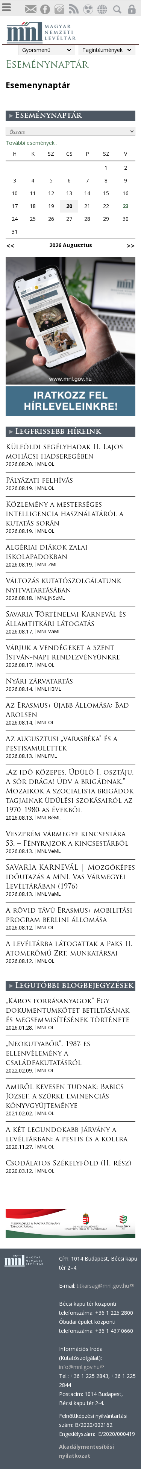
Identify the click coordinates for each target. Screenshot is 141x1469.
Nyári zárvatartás (39, 682)
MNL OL (45, 464)
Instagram (59, 9)
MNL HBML (49, 689)
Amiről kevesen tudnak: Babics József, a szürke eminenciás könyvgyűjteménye (65, 1097)
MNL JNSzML (51, 597)
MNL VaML (49, 631)
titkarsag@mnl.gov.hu (104, 1285)
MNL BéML (49, 817)
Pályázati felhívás (39, 481)
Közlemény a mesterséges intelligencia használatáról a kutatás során (64, 514)
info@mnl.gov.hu (81, 1366)
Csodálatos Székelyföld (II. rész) (68, 1164)
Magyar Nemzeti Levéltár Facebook (44, 9)
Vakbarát (87, 9)
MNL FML (47, 755)
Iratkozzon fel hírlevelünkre (30, 9)
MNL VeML (49, 851)
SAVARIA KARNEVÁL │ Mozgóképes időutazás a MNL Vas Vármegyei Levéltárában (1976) (70, 877)
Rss (73, 9)
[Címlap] (45, 31)
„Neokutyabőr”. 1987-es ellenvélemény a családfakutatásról (48, 1054)
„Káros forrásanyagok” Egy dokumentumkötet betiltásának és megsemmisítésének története (67, 1011)
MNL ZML (47, 564)
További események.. (31, 142)
